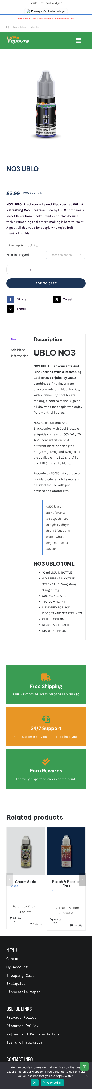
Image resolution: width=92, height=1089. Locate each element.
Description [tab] (19, 339)
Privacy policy (52, 1082)
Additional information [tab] (19, 353)
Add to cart (46, 283)
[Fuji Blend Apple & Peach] (26, 851)
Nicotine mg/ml (18, 255)
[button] (9, 879)
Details (37, 925)
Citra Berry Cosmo (66, 882)
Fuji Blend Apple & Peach (25, 884)
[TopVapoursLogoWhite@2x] (18, 37)
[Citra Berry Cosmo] (66, 851)
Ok (35, 1082)
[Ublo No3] (46, 105)
